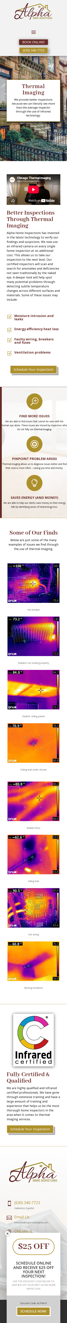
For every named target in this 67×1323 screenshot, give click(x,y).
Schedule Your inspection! (33, 369)
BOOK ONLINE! (33, 42)
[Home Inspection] (34, 1315)
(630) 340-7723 (33, 50)
